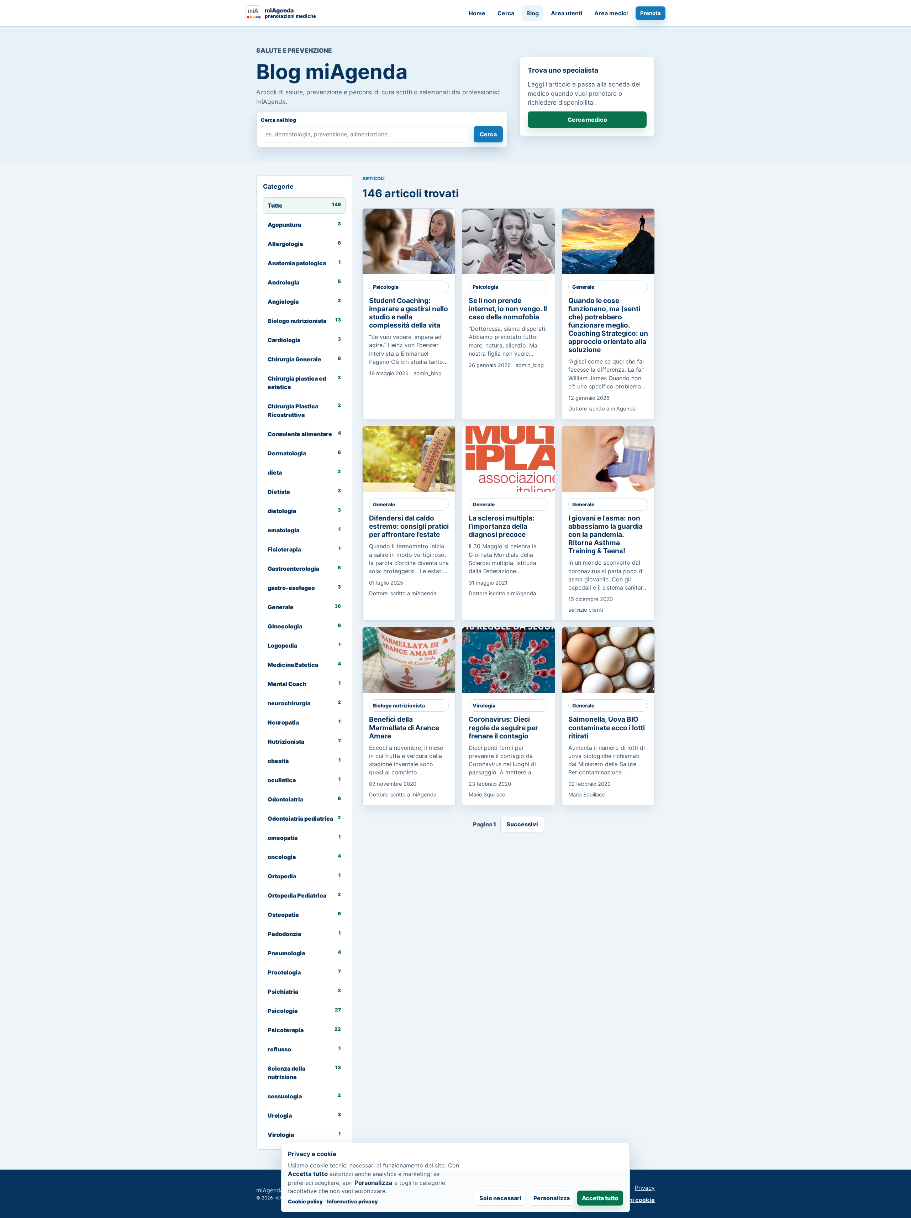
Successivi (522, 824)
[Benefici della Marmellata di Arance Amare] (415, 660)
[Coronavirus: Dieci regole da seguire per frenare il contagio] (514, 660)
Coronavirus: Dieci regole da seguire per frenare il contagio (503, 727)
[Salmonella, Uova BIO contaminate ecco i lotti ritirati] (614, 660)
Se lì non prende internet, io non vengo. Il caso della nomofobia (508, 308)
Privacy (645, 1187)
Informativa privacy (352, 1201)
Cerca (505, 13)
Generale (583, 287)
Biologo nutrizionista (399, 705)
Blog (532, 13)
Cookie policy (305, 1201)
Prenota (650, 13)
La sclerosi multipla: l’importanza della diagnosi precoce (502, 526)
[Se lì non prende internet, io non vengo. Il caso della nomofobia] (514, 241)
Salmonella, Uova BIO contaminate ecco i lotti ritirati (606, 727)
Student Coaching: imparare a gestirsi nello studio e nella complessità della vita (408, 312)
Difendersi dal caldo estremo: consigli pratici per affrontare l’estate (409, 526)
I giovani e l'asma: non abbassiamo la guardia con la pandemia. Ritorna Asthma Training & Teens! (605, 534)
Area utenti (566, 13)
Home (477, 13)
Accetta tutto (600, 1198)
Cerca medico (587, 119)
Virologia (484, 705)
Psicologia (386, 287)
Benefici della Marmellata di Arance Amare (404, 727)
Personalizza (551, 1198)
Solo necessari (500, 1198)
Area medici (611, 13)
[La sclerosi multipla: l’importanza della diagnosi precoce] (514, 459)
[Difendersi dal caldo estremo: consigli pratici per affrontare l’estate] (415, 459)
